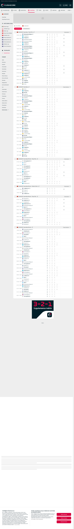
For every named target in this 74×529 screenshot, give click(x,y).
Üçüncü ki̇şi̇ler (17, 524)
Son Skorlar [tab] (18, 28)
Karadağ (26, 25)
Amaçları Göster (64, 521)
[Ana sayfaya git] (11, 5)
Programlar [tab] (26, 28)
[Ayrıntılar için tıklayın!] (42, 35)
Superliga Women (6, 19)
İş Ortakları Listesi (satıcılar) (37, 519)
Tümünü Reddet (64, 518)
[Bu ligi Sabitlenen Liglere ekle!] (34, 32)
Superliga (4, 17)
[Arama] (60, 5)
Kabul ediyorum (64, 514)
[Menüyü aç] (70, 5)
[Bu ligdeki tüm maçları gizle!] (70, 32)
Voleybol (18, 25)
